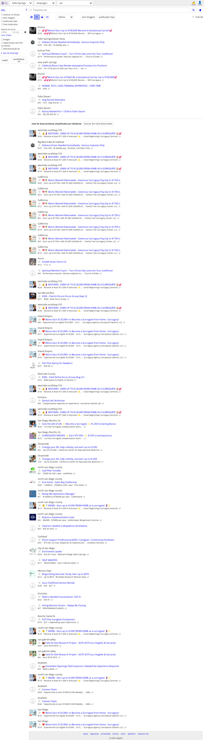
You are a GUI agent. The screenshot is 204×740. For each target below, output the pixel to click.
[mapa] (47, 17)
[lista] (31, 17)
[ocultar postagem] (103, 33)
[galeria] (42, 17)
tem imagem (9, 17)
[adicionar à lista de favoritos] (39, 30)
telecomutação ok (11, 48)
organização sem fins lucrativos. (12, 44)
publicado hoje (10, 21)
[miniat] (36, 17)
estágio (6, 39)
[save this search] (200, 10)
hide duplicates (10, 24)
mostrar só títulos (11, 14)
